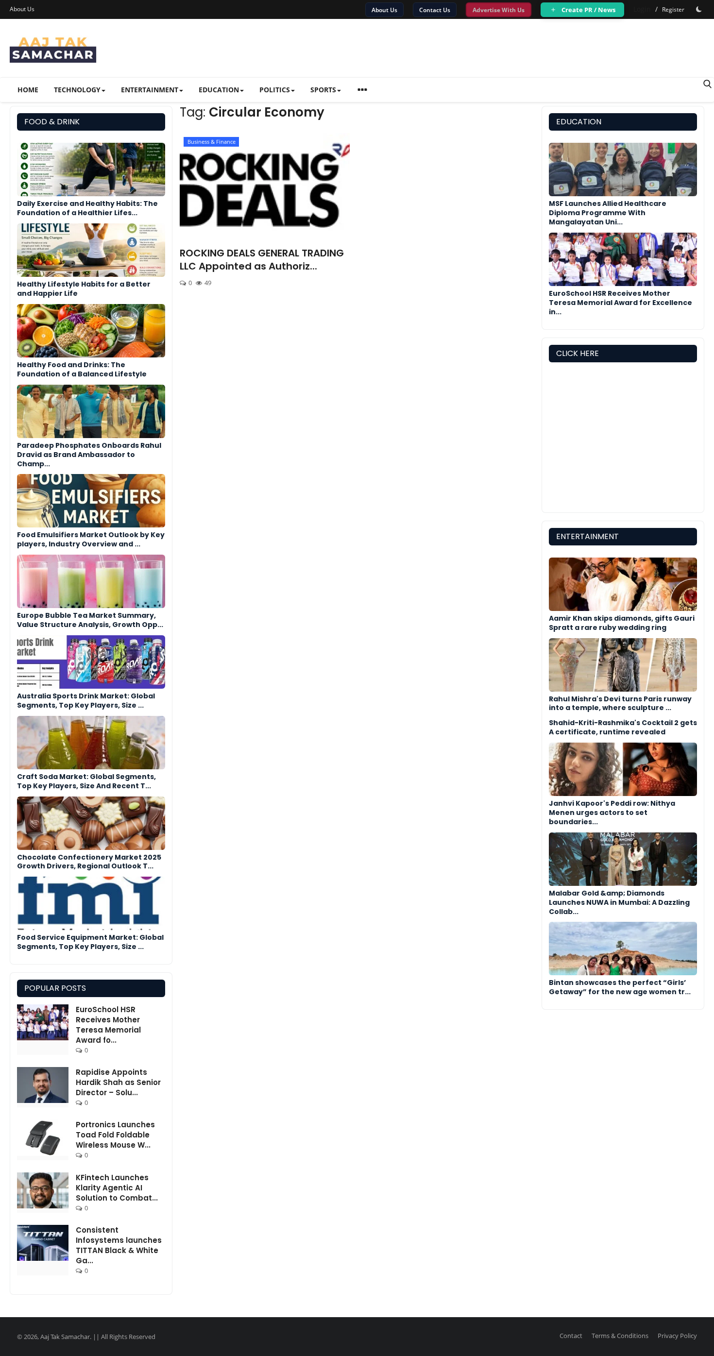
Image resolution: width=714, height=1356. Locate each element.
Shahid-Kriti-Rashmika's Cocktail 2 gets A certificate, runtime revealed (623, 727)
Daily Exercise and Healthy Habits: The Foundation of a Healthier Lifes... (87, 208)
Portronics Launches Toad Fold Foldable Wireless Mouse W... (115, 1134)
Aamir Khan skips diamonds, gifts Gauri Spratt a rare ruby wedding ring (622, 622)
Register (673, 9)
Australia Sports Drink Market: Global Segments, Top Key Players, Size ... (86, 700)
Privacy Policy (677, 1335)
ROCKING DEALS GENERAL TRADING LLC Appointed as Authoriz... (262, 260)
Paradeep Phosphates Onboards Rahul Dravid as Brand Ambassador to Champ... (89, 455)
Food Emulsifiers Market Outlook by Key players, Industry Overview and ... (91, 539)
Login (642, 9)
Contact (571, 1335)
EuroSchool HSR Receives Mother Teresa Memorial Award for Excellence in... (620, 302)
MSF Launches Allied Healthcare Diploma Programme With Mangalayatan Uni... (607, 213)
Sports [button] (323, 89)
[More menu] (362, 91)
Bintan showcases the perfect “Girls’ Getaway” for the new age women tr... (620, 987)
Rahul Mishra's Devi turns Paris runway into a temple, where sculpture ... (620, 703)
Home (27, 89)
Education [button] (219, 89)
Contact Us (434, 10)
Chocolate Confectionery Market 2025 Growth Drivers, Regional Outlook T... (89, 861)
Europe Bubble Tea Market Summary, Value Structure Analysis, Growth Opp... (90, 619)
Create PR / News (587, 9)
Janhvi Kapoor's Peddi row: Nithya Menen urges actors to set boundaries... (612, 812)
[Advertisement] (623, 440)
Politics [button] (274, 89)
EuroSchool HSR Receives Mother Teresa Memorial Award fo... (108, 1024)
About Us (22, 9)
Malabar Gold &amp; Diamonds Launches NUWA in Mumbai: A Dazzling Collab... (619, 902)
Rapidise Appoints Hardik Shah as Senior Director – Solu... (118, 1082)
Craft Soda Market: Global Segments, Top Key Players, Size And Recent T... (86, 781)
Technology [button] (77, 89)
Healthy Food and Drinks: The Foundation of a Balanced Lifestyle (82, 369)
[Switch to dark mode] (699, 9)
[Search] (707, 84)
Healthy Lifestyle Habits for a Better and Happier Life (84, 288)
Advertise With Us (499, 10)
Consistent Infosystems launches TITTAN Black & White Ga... (119, 1245)
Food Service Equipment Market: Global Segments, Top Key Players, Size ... (90, 941)
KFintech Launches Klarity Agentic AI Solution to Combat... (117, 1187)
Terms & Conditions (620, 1335)
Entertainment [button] (149, 89)
